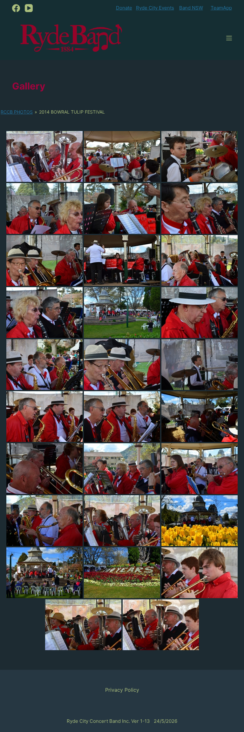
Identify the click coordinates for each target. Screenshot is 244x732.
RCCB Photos (17, 112)
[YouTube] (29, 8)
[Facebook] (16, 8)
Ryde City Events (155, 8)
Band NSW (191, 8)
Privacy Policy (122, 690)
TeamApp (221, 8)
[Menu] (229, 38)
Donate (124, 8)
